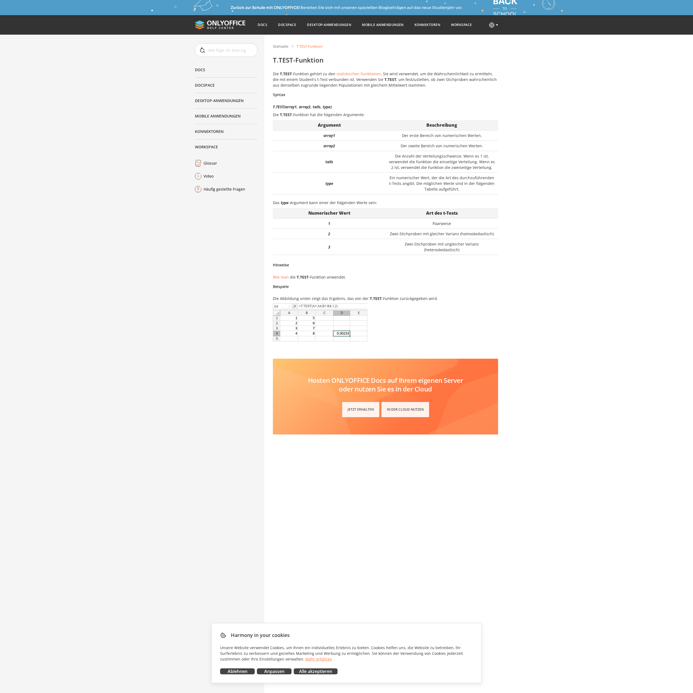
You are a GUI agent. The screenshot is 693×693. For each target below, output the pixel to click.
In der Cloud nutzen (405, 409)
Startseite (280, 46)
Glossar (210, 163)
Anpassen (274, 671)
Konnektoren (209, 131)
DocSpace (205, 85)
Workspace (206, 146)
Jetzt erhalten (361, 409)
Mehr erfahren (318, 659)
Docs (200, 69)
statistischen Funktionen (358, 73)
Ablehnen (237, 671)
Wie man (281, 277)
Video (209, 176)
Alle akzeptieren (315, 671)
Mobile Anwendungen (218, 116)
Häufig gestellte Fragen (224, 189)
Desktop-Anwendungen (219, 100)
